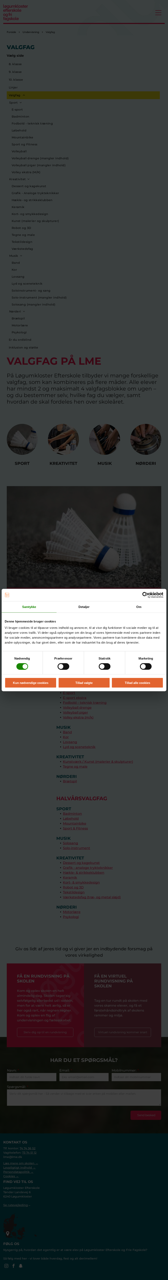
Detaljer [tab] (84, 606)
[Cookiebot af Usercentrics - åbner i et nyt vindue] (145, 595)
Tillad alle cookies (137, 683)
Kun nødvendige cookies (30, 683)
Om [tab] (138, 606)
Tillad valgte (84, 683)
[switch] (63, 666)
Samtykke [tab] (29, 606)
